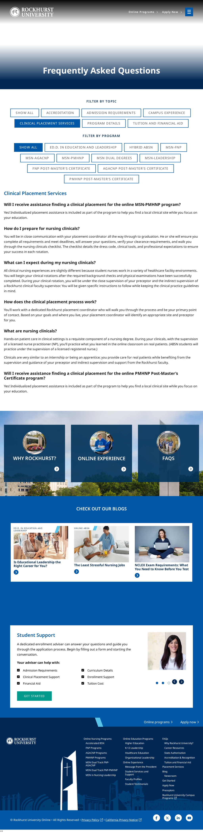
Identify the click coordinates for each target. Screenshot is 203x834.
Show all (28, 147)
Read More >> (16, 572)
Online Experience (133, 762)
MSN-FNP (174, 147)
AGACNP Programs (96, 753)
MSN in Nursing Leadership (101, 775)
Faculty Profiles (133, 779)
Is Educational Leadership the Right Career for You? (37, 564)
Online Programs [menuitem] (141, 12)
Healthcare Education (137, 753)
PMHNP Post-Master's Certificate (101, 179)
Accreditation (60, 113)
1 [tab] (158, 684)
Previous (174, 681)
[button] (34, 696)
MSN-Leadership (160, 158)
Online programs (157, 722)
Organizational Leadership (139, 757)
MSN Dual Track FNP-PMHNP (102, 770)
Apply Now (168, 785)
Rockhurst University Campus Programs (178, 796)
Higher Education (134, 743)
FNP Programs (94, 748)
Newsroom (170, 776)
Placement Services (173, 766)
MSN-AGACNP (37, 158)
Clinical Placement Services (47, 123)
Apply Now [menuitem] (170, 12)
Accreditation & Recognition (179, 757)
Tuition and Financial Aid (177, 762)
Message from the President (140, 766)
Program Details (103, 123)
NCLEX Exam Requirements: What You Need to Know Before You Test (162, 567)
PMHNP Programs (96, 757)
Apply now (188, 722)
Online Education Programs (138, 738)
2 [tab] (164, 684)
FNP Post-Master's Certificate (61, 168)
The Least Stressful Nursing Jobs (99, 565)
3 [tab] (170, 684)
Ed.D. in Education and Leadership (83, 147)
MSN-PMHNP (73, 158)
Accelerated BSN (95, 743)
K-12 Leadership (134, 748)
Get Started (168, 780)
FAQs (165, 738)
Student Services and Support (136, 773)
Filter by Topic (101, 101)
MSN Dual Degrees (114, 158)
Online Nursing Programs (98, 738)
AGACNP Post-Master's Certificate (136, 168)
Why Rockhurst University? (178, 743)
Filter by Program (101, 136)
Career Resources (174, 748)
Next (181, 681)
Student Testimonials (136, 784)
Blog (164, 771)
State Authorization (175, 753)
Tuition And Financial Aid (158, 123)
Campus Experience (166, 113)
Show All (25, 113)
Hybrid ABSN (141, 147)
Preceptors (168, 790)
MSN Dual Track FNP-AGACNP (97, 764)
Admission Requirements (111, 113)
